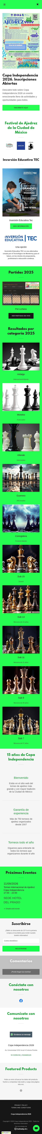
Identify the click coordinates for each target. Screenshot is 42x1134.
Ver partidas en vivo (21, 316)
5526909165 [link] (26, 1055)
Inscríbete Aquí (21, 108)
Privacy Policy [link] (21, 1105)
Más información (21, 226)
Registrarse (21, 948)
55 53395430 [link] (15, 1055)
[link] (37, 4)
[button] (6, 4)
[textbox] (21, 940)
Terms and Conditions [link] (21, 1107)
